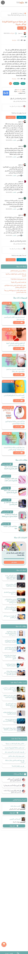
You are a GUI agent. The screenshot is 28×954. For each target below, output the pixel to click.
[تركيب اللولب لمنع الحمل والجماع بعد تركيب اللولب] (22, 480)
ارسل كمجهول (11, 117)
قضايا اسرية (5, 329)
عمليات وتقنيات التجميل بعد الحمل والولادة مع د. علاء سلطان (15, 370)
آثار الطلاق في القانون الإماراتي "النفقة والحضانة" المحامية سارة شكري (15, 344)
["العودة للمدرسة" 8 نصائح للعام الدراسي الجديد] (14, 386)
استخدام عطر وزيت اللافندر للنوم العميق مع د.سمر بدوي (14, 318)
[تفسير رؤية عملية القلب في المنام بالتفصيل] (22, 504)
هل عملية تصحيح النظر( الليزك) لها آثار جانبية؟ (17, 15)
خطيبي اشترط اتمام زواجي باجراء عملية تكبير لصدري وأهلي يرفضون (15, 286)
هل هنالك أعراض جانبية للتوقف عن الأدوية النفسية (16, 275)
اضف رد (14, 140)
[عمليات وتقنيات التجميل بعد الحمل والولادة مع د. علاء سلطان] (14, 360)
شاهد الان (17, 322)
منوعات (20, 13)
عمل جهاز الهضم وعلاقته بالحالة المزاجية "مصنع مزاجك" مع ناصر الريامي (14, 448)
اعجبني (18, 140)
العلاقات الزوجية (5, 464)
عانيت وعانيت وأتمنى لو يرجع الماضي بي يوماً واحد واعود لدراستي (15, 291)
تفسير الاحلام (4, 500)
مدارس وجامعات (6, 381)
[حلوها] (26, 2)
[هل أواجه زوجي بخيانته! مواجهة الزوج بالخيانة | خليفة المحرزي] (14, 412)
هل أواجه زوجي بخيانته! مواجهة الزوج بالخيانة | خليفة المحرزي (15, 422)
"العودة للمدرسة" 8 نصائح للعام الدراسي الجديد (14, 396)
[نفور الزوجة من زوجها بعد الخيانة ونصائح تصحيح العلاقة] (22, 515)
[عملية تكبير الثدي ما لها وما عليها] (22, 527)
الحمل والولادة (6, 355)
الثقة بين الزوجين (6, 407)
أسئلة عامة (15, 13)
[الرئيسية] (25, 13)
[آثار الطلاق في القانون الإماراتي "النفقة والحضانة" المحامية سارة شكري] (14, 334)
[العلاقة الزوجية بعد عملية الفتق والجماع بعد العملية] (22, 468)
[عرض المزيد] (10, 83)
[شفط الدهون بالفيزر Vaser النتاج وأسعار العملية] (22, 492)
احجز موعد (13, 813)
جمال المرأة (4, 488)
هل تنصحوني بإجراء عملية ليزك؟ (18, 279)
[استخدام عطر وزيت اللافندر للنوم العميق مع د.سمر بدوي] (14, 308)
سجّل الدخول (21, 117)
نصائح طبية (5, 303)
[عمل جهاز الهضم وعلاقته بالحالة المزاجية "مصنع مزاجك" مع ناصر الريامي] (14, 438)
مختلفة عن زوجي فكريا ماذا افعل (18, 271)
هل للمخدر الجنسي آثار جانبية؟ (18, 282)
